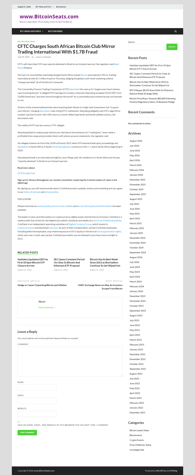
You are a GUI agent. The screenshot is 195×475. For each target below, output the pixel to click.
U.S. (89, 146)
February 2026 (137, 170)
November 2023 (138, 300)
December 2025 (137, 179)
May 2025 (135, 213)
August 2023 (136, 315)
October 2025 (136, 189)
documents (45, 110)
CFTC (20, 173)
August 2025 (136, 199)
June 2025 (135, 208)
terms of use (58, 206)
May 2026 (135, 155)
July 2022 (134, 378)
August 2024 (136, 257)
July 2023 (134, 320)
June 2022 (135, 383)
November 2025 (138, 184)
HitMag (173, 470)
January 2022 (136, 407)
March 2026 (136, 165)
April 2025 (135, 218)
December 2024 (137, 237)
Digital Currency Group (80, 224)
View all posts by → (47, 307)
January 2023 (136, 349)
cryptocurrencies (26, 227)
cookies (68, 206)
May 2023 (135, 330)
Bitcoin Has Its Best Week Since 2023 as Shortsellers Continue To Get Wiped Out (105, 262)
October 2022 (136, 364)
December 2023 (137, 296)
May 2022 (135, 388)
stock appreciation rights (109, 231)
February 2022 (137, 402)
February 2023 (137, 344)
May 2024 (135, 271)
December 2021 (137, 412)
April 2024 (135, 276)
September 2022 (138, 368)
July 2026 (134, 145)
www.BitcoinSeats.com (49, 16)
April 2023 (135, 334)
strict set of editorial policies (107, 220)
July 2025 (134, 203)
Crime (32, 173)
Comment (24, 344)
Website (22, 408)
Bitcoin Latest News (26, 42)
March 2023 (136, 339)
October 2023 (136, 305)
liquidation (23, 146)
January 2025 (136, 233)
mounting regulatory (62, 146)
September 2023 (138, 310)
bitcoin (84, 74)
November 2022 (138, 359)
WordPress (161, 470)
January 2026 (136, 174)
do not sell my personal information (94, 206)
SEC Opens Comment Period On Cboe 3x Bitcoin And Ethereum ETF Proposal (69, 262)
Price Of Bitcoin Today (140, 444)
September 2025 (138, 194)
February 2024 (137, 286)
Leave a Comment (43, 57)
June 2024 (135, 267)
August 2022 (136, 373)
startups (54, 227)
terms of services (32, 191)
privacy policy (51, 191)
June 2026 (135, 150)
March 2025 (136, 223)
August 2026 (136, 140)
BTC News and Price (43, 7)
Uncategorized (137, 449)
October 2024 (136, 247)
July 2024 (134, 262)
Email (21, 395)
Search (131, 42)
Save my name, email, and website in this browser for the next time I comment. (63, 425)
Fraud (26, 173)
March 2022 (136, 398)
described (75, 89)
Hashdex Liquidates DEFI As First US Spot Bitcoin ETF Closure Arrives (33, 262)
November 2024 (138, 242)
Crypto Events (137, 440)
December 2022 (137, 354)
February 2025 (137, 228)
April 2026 (135, 160)
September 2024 (138, 252)
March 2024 (136, 281)
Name (21, 382)
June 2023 (135, 325)
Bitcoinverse (61, 7)
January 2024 (136, 291)
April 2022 (135, 393)
